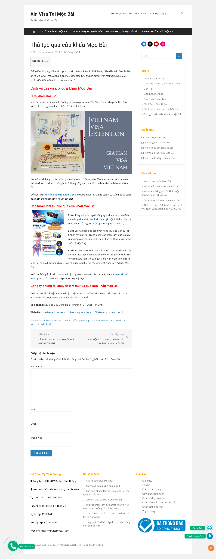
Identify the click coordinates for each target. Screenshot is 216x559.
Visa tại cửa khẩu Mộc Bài (157, 181)
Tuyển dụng (148, 511)
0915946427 (27, 546)
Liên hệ (146, 485)
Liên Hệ (154, 13)
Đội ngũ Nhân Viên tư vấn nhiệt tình (163, 114)
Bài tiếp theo (106, 339)
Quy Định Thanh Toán (155, 99)
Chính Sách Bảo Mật (154, 78)
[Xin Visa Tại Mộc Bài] (34, 31)
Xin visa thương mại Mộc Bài (122, 31)
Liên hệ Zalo (197, 528)
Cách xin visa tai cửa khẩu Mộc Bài (162, 199)
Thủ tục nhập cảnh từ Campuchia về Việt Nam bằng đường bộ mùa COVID (161, 207)
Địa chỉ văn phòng (195, 536)
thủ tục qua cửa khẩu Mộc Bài (61, 194)
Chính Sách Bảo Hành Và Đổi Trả (161, 109)
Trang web (36, 437)
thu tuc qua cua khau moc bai (94, 320)
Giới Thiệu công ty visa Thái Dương (129, 13)
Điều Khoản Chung (153, 93)
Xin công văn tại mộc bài (53, 31)
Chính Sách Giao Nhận (155, 104)
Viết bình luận (45, 324)
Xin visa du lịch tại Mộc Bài (86, 31)
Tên (33, 409)
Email (33, 423)
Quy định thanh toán (153, 493)
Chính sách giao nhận (153, 498)
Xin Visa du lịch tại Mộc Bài (159, 147)
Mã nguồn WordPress (70, 544)
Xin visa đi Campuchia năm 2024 (161, 186)
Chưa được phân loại (156, 137)
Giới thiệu (147, 480)
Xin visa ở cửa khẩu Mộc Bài (157, 31)
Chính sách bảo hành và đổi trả (158, 502)
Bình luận (36, 366)
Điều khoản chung (151, 489)
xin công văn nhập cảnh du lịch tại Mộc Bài (93, 219)
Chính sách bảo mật (152, 506)
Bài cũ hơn (56, 339)
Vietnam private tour (108, 312)
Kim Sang (68, 51)
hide (46, 60)
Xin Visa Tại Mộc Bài (52, 14)
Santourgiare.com (80, 312)
